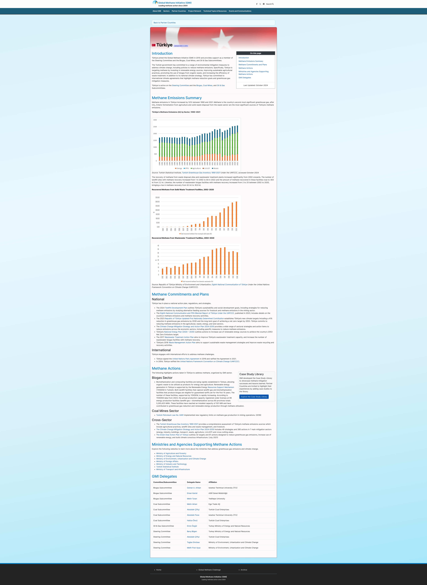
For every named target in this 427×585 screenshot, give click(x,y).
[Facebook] (257, 4)
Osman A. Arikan (194, 488)
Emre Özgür (192, 526)
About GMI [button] (157, 11)
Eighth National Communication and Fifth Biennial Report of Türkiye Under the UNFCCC (197, 313)
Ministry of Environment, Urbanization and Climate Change (181, 459)
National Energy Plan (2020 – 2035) (179, 332)
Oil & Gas (221, 85)
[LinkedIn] (264, 4)
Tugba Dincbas (193, 542)
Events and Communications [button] (240, 11)
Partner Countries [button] (179, 11)
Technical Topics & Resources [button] (215, 11)
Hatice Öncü (192, 520)
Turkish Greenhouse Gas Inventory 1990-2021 (201, 173)
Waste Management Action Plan (182, 342)
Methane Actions (246, 68)
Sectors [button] (166, 11)
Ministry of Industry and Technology (171, 464)
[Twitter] (260, 4)
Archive (244, 570)
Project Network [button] (194, 11)
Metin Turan (192, 499)
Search (269, 4)
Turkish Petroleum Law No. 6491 (170, 415)
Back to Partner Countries (165, 22)
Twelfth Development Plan (176, 308)
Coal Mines (207, 85)
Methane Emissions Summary (251, 61)
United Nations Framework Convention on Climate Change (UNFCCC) (209, 361)
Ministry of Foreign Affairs (167, 461)
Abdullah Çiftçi (193, 509)
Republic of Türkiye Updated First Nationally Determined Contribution (194, 318)
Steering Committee (180, 85)
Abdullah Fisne (193, 515)
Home (158, 570)
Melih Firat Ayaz (193, 548)
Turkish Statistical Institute (167, 467)
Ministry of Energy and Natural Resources (173, 456)
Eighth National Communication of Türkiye (229, 284)
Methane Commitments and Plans (253, 64)
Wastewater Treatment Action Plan (179, 337)
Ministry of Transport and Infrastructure (173, 469)
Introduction (244, 58)
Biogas (199, 85)
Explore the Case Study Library (254, 397)
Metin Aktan (192, 504)
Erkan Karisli (192, 493)
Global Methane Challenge (209, 570)
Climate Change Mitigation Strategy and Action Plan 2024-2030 (187, 326)
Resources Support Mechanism (221, 387)
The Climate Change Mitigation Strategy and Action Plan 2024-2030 (185, 429)
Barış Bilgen (192, 531)
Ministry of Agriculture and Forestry (171, 453)
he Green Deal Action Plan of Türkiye (172, 435)
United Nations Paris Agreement (185, 359)
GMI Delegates (245, 77)
